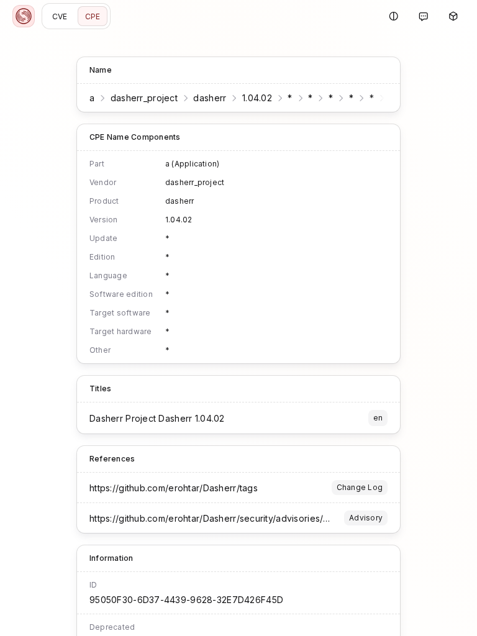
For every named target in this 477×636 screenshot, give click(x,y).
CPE (93, 16)
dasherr (209, 98)
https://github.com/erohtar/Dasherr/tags (173, 488)
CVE (60, 16)
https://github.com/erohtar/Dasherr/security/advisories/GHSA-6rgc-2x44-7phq (256, 518)
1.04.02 (257, 98)
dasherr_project (144, 98)
